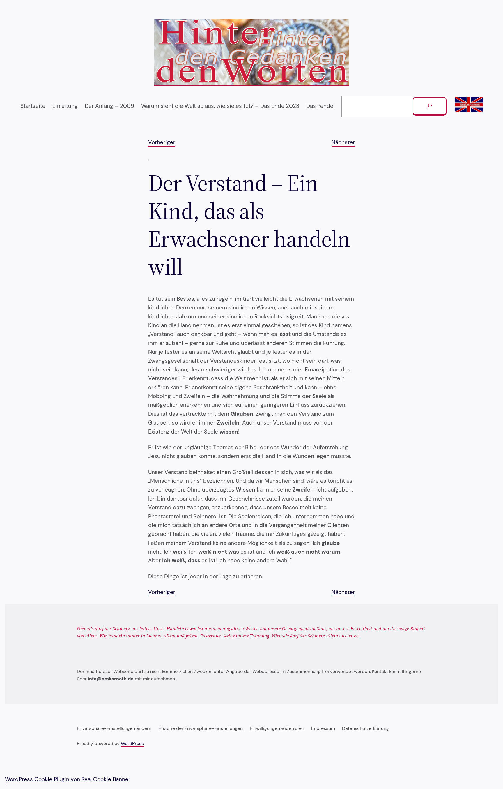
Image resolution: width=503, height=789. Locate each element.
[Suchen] (430, 106)
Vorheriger (161, 142)
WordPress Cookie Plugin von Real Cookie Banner (67, 779)
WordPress (132, 743)
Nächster (343, 142)
